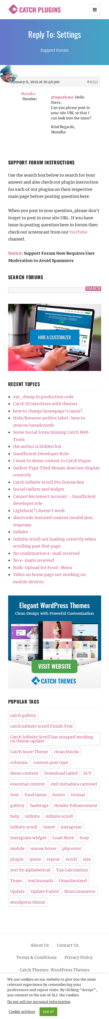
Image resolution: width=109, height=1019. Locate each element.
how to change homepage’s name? (48, 411)
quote (35, 859)
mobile (17, 848)
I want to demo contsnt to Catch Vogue (52, 460)
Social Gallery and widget (38, 489)
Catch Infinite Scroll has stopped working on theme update (51, 739)
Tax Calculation (72, 870)
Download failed (61, 773)
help (14, 816)
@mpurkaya (62, 97)
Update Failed (45, 891)
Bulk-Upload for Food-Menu (42, 567)
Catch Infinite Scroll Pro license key (48, 482)
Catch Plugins (40, 9)
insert (49, 827)
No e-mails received (33, 560)
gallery (17, 805)
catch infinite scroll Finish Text (41, 726)
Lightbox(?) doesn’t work (39, 510)
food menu (36, 794)
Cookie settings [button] (22, 1011)
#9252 (92, 82)
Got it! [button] (48, 1011)
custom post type (50, 762)
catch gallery (23, 715)
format (78, 794)
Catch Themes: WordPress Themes (55, 970)
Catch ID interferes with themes (45, 403)
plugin (17, 859)
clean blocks (66, 751)
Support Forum (54, 50)
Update (17, 891)
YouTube (78, 232)
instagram (71, 827)
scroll (71, 859)
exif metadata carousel (74, 784)
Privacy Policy (79, 957)
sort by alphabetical (30, 870)
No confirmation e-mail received (46, 553)
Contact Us (67, 945)
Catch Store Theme (29, 751)
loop (84, 837)
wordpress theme (27, 902)
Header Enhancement (76, 805)
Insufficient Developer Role (41, 453)
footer (58, 794)
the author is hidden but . (38, 446)
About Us (40, 945)
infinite (20, 531)
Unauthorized (73, 880)
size (87, 859)
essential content (27, 784)
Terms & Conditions (36, 957)
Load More (63, 837)
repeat (53, 859)
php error (71, 848)
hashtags (39, 805)
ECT (87, 773)
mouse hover (44, 848)
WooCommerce (79, 891)
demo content (24, 773)
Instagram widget (28, 837)
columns (19, 762)
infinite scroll (59, 816)
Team (16, 880)
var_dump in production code (43, 396)
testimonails (40, 880)
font (14, 794)
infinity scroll (23, 827)
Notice (15, 253)
